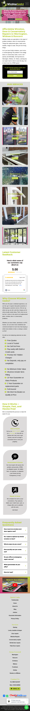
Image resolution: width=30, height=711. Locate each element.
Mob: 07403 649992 (15, 685)
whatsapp (12, 433)
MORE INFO (15, 98)
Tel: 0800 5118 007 (15, 682)
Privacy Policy (15, 618)
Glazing (15, 627)
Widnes (15, 664)
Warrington (15, 654)
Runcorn (15, 657)
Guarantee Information (15, 615)
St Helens (15, 660)
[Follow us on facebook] (4, 696)
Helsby (15, 670)
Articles (15, 612)
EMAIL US (16, 688)
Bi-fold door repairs (15, 642)
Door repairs (15, 633)
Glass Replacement (4, 708)
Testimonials (15, 600)
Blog (15, 609)
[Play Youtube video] (15, 585)
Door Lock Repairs (11, 709)
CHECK (15, 75)
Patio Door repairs (15, 645)
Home (15, 603)
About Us (15, 606)
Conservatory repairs (15, 639)
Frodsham (15, 667)
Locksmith (17, 709)
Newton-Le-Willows (15, 673)
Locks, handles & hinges (15, 630)
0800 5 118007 (16, 431)
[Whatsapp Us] (7, 696)
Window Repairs (15, 636)
